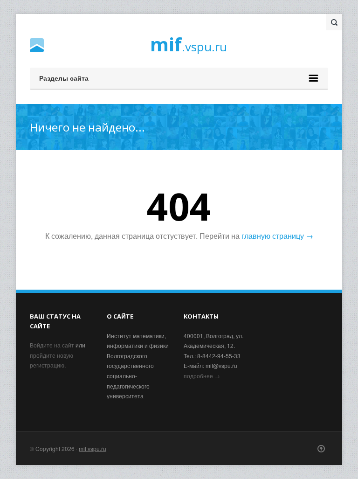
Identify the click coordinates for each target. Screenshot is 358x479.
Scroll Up (321, 449)
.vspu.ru (188, 45)
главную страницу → (277, 235)
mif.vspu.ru (92, 448)
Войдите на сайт (52, 345)
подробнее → (202, 376)
